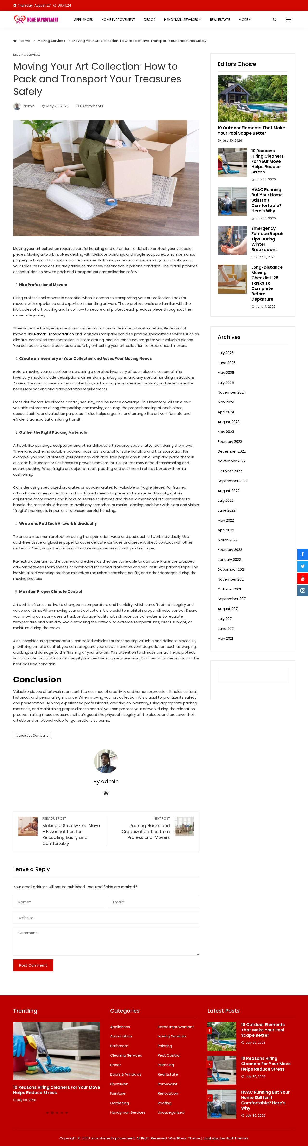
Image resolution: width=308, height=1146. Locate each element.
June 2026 (227, 362)
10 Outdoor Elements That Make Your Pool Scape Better (251, 130)
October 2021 (229, 589)
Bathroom (119, 1045)
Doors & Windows (125, 1074)
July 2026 (226, 352)
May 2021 (225, 638)
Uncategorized (171, 1112)
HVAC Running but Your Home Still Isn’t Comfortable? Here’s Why (267, 200)
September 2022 (232, 480)
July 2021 (225, 618)
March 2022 (227, 539)
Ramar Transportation (54, 333)
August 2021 (228, 608)
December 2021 (231, 569)
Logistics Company (33, 736)
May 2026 (226, 372)
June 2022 (226, 510)
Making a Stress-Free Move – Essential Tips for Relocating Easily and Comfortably (71, 831)
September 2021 (232, 598)
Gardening (119, 1103)
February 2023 (230, 441)
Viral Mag (211, 1138)
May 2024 (226, 402)
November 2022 (231, 461)
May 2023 (226, 431)
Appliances (83, 19)
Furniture (118, 1093)
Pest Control (169, 1055)
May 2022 (226, 520)
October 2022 (230, 470)
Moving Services (27, 54)
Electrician (119, 1084)
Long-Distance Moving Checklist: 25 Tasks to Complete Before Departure (267, 283)
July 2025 (226, 382)
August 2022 (228, 490)
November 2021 (231, 579)
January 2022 (229, 559)
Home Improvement (118, 19)
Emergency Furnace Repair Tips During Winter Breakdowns (267, 239)
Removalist (168, 1084)
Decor (149, 19)
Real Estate (220, 19)
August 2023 (229, 421)
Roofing (164, 1103)
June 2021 (226, 628)
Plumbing (166, 1065)
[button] (47, 1113)
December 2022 (232, 451)
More (243, 19)
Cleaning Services (126, 1055)
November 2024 (232, 392)
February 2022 (230, 549)
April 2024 (226, 411)
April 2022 (226, 530)
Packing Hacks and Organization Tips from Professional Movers (146, 828)
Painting (165, 1045)
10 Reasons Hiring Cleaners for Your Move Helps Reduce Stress (267, 161)
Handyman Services (181, 19)
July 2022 (225, 500)
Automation (121, 1036)
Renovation (168, 1093)
